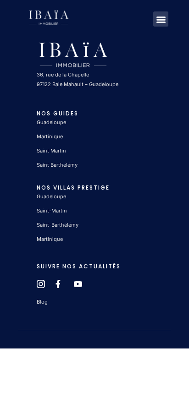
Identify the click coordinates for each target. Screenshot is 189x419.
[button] (160, 19)
